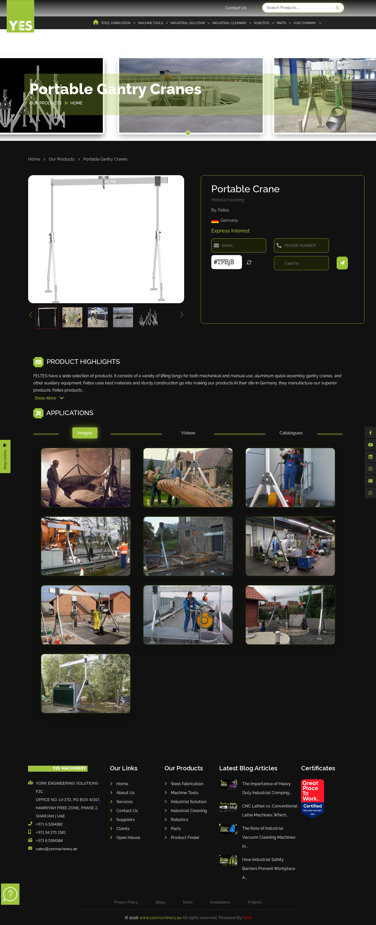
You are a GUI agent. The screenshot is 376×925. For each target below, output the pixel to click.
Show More (46, 398)
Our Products (62, 159)
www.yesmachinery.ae (160, 917)
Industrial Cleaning (189, 810)
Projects (255, 902)
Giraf (247, 917)
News (188, 902)
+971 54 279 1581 (51, 832)
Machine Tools (184, 792)
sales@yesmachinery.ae (56, 849)
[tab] (84, 434)
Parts (176, 828)
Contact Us (235, 7)
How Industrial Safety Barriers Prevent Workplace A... (268, 868)
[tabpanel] (188, 585)
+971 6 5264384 (49, 840)
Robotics (179, 819)
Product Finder (185, 837)
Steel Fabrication (187, 783)
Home (34, 159)
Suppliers (125, 819)
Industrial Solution (188, 801)
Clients (123, 828)
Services (124, 801)
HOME (76, 103)
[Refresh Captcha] (249, 263)
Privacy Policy (126, 902)
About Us (125, 792)
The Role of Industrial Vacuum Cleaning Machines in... (268, 837)
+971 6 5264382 (49, 824)
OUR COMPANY (305, 23)
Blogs (160, 902)
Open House (128, 837)
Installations (220, 902)
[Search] (337, 8)
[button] (188, 133)
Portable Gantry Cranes (105, 159)
